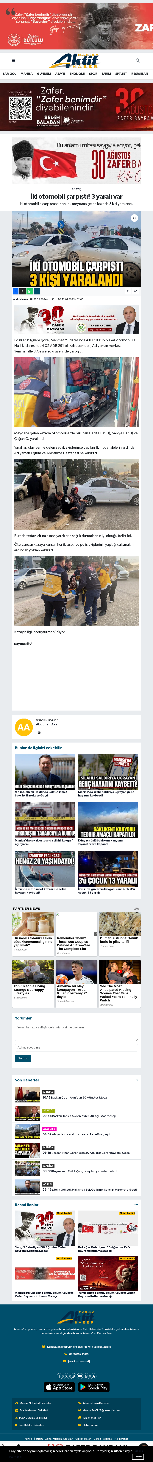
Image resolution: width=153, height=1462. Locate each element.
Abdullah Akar (20, 299)
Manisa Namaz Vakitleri (34, 1410)
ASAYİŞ (60, 74)
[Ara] (137, 61)
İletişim (38, 1438)
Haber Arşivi (90, 1425)
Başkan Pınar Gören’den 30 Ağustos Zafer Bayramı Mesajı (87, 1153)
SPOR (93, 74)
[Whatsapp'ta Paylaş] (29, 291)
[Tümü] (136, 1080)
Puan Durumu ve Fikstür (33, 1417)
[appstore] (59, 1387)
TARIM (106, 74)
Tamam (138, 1457)
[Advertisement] (82, 679)
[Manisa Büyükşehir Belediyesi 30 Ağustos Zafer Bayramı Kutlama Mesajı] (45, 1273)
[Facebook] (60, 1376)
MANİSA (26, 74)
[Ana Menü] (13, 60)
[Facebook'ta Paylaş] (15, 291)
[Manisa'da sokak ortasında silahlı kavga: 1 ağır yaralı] (45, 820)
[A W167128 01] (76, 591)
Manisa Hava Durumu (96, 1403)
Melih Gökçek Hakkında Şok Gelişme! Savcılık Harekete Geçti (90, 1189)
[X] (66, 1376)
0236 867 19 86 (79, 1354)
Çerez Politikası (102, 1438)
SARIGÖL (9, 74)
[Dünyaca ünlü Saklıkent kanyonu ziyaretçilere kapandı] (108, 820)
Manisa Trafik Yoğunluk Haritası (101, 1410)
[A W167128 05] (76, 494)
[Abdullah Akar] (24, 727)
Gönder (23, 1058)
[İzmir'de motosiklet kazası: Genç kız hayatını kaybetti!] (45, 868)
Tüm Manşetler (91, 1417)
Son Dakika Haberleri (31, 1425)
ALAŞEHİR (49, 1129)
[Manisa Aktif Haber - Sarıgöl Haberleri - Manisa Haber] (75, 61)
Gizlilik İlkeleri (83, 1438)
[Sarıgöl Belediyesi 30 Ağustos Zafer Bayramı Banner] (76, 319)
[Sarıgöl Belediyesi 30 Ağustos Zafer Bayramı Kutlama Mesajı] (45, 1227)
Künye (28, 1438)
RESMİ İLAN (139, 74)
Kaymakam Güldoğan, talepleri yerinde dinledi (80, 1171)
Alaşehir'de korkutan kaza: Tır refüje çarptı (77, 1134)
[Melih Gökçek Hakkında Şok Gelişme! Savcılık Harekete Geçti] (45, 771)
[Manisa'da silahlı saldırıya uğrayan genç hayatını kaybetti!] (108, 771)
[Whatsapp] (87, 1376)
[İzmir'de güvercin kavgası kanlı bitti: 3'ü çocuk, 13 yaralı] (108, 868)
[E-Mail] (39, 733)
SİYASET (121, 74)
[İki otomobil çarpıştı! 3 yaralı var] (76, 249)
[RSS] (93, 1376)
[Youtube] (80, 1376)
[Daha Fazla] (37, 291)
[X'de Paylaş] (22, 291)
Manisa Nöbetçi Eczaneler (35, 1403)
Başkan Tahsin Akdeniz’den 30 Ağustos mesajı (79, 1116)
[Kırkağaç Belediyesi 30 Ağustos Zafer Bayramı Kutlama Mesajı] (108, 1227)
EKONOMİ (77, 74)
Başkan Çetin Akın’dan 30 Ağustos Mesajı (75, 1097)
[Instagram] (73, 1376)
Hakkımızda (121, 1438)
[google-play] (93, 1387)
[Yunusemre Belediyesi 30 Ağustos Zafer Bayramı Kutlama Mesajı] (108, 1273)
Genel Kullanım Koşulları (59, 1438)
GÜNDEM (44, 74)
